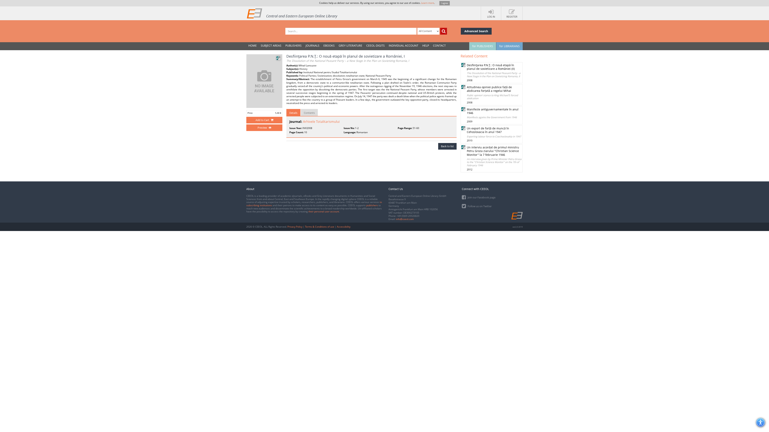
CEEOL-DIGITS (375, 45)
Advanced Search (476, 31)
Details (293, 113)
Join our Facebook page (481, 197)
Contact (439, 45)
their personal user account (323, 211)
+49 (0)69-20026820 (408, 216)
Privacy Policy (294, 226)
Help (425, 45)
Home (252, 45)
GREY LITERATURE (350, 45)
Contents (309, 113)
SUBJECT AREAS (271, 45)
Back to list (447, 146)
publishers (372, 205)
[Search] (443, 31)
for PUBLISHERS (482, 46)
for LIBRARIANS (509, 46)
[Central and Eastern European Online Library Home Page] (292, 13)
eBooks (329, 45)
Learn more (427, 3)
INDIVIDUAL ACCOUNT (403, 45)
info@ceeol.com (405, 219)
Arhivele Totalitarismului (321, 121)
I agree (444, 3)
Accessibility (343, 226)
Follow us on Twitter (479, 206)
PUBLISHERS (293, 45)
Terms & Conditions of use (319, 226)
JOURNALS (312, 45)
